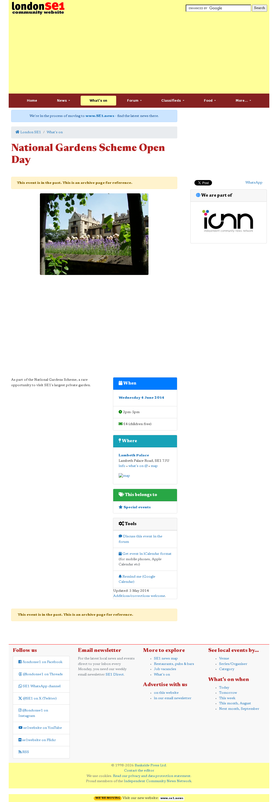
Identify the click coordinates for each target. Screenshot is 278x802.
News (62, 100)
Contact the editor (139, 770)
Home (32, 100)
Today (224, 687)
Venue (224, 658)
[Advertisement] (139, 54)
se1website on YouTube (42, 728)
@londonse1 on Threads (42, 674)
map (154, 466)
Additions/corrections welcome (139, 596)
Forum (133, 100)
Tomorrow (228, 693)
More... (242, 100)
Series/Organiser (233, 664)
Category (226, 669)
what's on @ (138, 466)
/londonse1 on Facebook (41, 662)
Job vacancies (165, 669)
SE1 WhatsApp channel (41, 686)
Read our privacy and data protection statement (152, 776)
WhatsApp (254, 182)
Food (208, 100)
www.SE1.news (100, 116)
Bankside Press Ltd (150, 765)
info (122, 466)
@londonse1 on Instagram (33, 713)
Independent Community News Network (157, 781)
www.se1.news (171, 798)
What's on (98, 100)
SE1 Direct (115, 674)
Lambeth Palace (134, 455)
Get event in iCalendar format (147, 554)
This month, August (235, 703)
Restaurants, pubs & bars (174, 664)
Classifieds (171, 100)
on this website (166, 693)
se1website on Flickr (38, 740)
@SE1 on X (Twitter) (39, 698)
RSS (25, 752)
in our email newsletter (172, 698)
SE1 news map (166, 658)
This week (227, 698)
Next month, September (239, 709)
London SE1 (30, 132)
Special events (137, 507)
